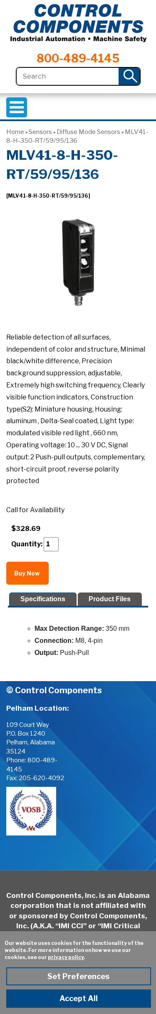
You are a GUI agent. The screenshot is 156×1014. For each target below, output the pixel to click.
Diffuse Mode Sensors (88, 132)
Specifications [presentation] (42, 598)
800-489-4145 (78, 58)
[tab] (42, 599)
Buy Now (27, 573)
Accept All (78, 998)
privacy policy (66, 957)
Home (15, 132)
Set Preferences (78, 976)
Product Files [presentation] (110, 598)
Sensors (40, 132)
